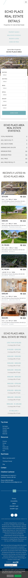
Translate (15, 567)
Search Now (14, 113)
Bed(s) (3, 85)
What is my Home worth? (9, 458)
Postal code (5, 447)
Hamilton (5, 432)
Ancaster (5, 430)
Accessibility (14, 501)
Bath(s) (4, 92)
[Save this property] (25, 184)
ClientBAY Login (14, 506)
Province (5, 441)
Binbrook (5, 433)
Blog (4, 464)
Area (4, 450)
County (4, 443)
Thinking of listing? (7, 461)
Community (5, 448)
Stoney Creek (6, 428)
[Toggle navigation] (26, 2)
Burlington (5, 426)
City (3, 445)
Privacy (14, 498)
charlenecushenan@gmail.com (13, 482)
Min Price (4, 72)
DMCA (14, 503)
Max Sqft (4, 105)
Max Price (4, 78)
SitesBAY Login (14, 508)
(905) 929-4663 (9, 480)
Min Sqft (4, 98)
